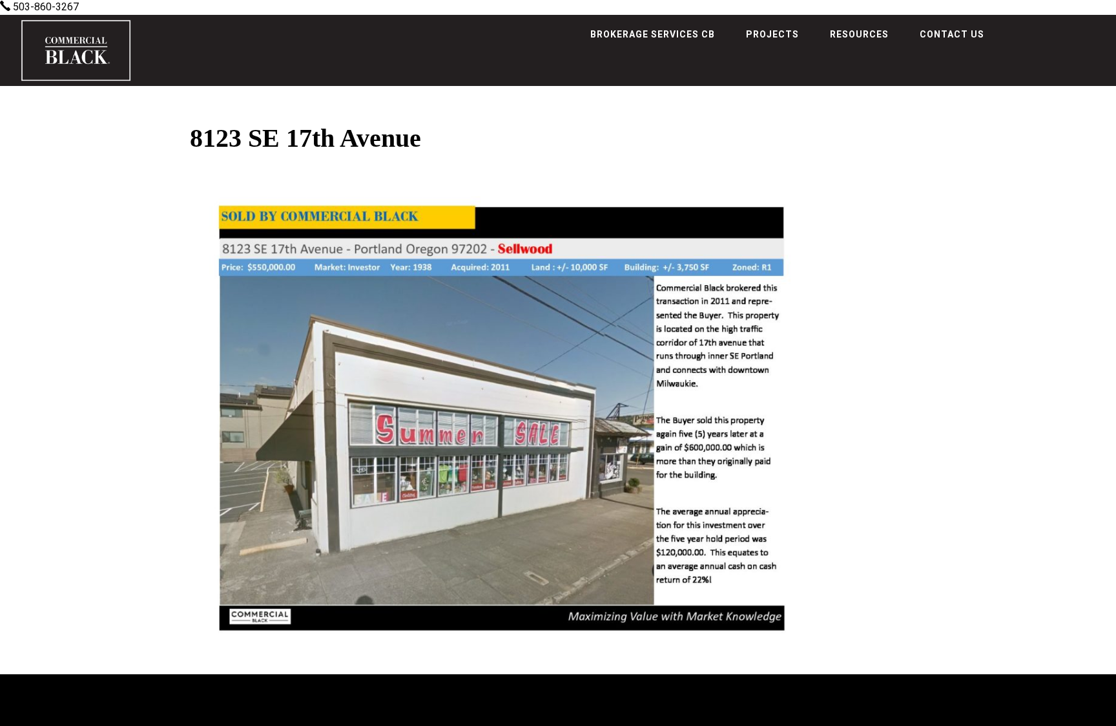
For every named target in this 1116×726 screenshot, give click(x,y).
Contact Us (952, 34)
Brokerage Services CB (652, 34)
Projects (772, 34)
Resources (859, 34)
